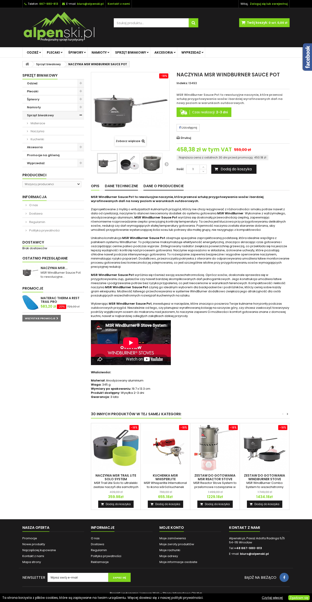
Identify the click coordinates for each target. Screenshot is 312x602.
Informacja (34, 197)
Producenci (34, 175)
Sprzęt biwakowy (130, 52)
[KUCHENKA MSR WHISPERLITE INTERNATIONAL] (165, 448)
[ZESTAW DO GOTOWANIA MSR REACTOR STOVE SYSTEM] (215, 448)
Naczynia (37, 131)
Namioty (99, 52)
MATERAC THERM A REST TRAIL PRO (60, 300)
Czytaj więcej (272, 597)
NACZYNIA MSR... (54, 268)
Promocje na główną (43, 155)
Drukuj (186, 138)
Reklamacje (100, 562)
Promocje (32, 288)
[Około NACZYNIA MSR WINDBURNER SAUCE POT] (30, 272)
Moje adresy (168, 556)
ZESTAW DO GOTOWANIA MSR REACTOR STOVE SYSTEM (214, 479)
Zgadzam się (299, 597)
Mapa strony (31, 562)
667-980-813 (48, 4)
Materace (37, 123)
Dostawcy (33, 242)
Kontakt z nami (33, 556)
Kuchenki (37, 139)
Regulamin (37, 222)
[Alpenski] (64, 27)
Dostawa (35, 213)
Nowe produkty (33, 544)
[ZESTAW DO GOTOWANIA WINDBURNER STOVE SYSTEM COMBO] (264, 448)
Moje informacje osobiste (178, 562)
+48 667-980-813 (248, 548)
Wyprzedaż (191, 52)
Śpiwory (75, 52)
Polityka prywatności (44, 230)
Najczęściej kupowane (39, 550)
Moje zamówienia (172, 538)
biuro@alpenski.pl (90, 4)
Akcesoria (163, 52)
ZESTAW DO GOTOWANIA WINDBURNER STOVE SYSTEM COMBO (264, 479)
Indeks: (182, 83)
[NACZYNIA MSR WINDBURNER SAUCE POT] (107, 163)
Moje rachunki (169, 550)
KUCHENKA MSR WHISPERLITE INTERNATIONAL (165, 479)
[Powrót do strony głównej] (27, 64)
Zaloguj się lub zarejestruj (269, 4)
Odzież (32, 52)
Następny (166, 164)
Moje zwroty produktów (176, 544)
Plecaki (53, 52)
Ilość (180, 169)
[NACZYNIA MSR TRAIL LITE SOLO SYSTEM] (116, 448)
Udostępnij (189, 127)
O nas (33, 205)
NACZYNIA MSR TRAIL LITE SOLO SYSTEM (115, 477)
